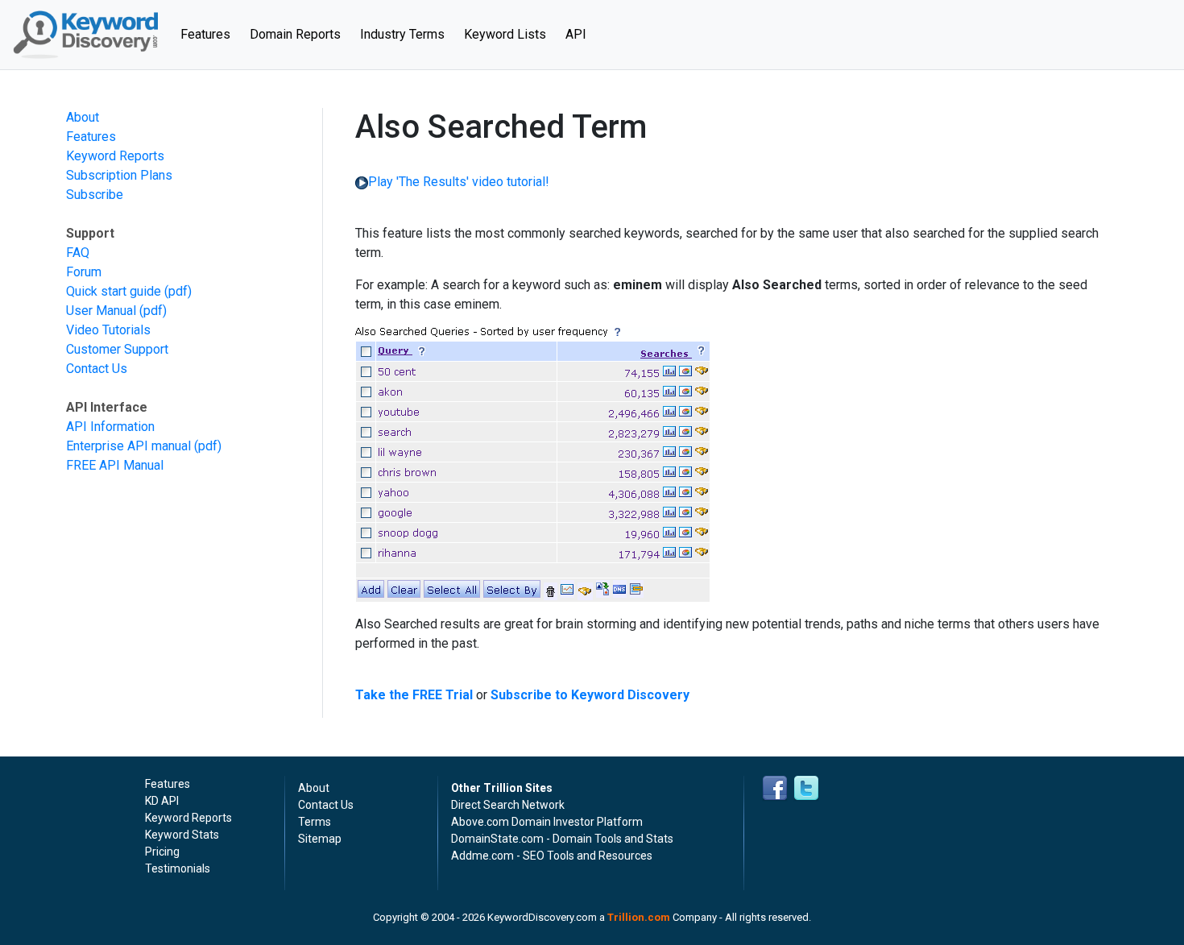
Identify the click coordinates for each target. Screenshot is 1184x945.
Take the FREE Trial (414, 695)
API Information (110, 426)
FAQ (77, 252)
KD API (162, 800)
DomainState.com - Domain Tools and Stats (562, 838)
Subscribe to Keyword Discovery (590, 695)
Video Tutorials (108, 330)
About (82, 117)
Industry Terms (402, 34)
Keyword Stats (182, 834)
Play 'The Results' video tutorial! (458, 181)
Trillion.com (638, 917)
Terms (314, 821)
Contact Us (96, 368)
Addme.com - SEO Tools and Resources (551, 855)
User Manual (101, 310)
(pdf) (178, 291)
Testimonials (177, 868)
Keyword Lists (505, 34)
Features (210, 34)
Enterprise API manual (128, 446)
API (575, 34)
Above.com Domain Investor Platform (547, 821)
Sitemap (320, 838)
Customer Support (117, 349)
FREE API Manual (115, 465)
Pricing (162, 851)
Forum (83, 272)
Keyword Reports (115, 156)
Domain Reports (295, 34)
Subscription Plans (119, 175)
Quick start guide (113, 291)
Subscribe (94, 194)
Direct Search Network (508, 804)
